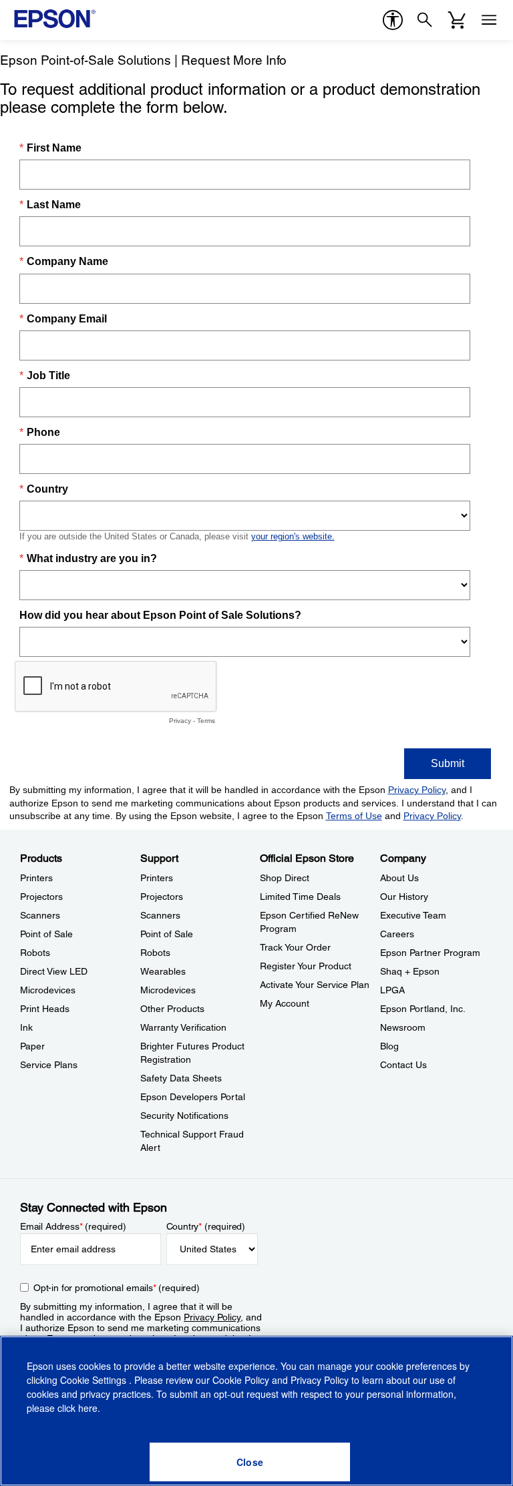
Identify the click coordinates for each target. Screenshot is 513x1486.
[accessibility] (392, 20)
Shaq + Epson (410, 971)
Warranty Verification (183, 1027)
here (88, 1408)
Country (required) (206, 1226)
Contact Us (403, 1064)
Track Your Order (295, 947)
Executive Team (413, 915)
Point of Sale (46, 934)
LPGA (392, 990)
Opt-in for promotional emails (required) (116, 1287)
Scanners (40, 915)
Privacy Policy (212, 1317)
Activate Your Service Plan (314, 984)
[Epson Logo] (54, 19)
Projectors (41, 896)
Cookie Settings (94, 1380)
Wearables (163, 971)
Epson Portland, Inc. (423, 1008)
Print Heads (44, 1008)
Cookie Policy (240, 1380)
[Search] (425, 20)
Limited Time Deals (300, 896)
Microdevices (47, 990)
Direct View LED (54, 971)
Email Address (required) (73, 1226)
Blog (389, 1046)
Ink (26, 1027)
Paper (32, 1046)
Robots (35, 952)
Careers (397, 934)
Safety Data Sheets (181, 1078)
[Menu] (489, 20)
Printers (36, 878)
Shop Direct (284, 878)
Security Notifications (184, 1115)
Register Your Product (305, 966)
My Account (284, 1003)
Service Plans (48, 1064)
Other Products (172, 1008)
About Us (399, 878)
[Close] (250, 1462)
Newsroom (402, 1027)
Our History (404, 896)
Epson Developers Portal (192, 1096)
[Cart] (457, 20)
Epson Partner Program (430, 952)
